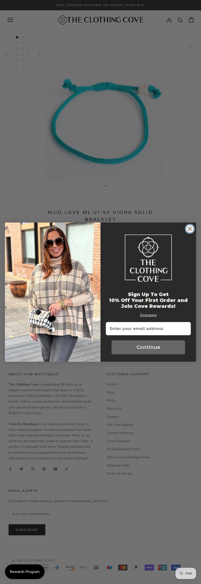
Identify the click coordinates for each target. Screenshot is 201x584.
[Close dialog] (190, 229)
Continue (148, 347)
